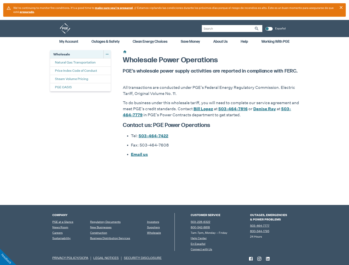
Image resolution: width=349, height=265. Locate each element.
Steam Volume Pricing (71, 79)
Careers (57, 233)
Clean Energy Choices (150, 41)
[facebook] (251, 259)
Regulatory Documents (105, 222)
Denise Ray (264, 108)
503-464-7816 (233, 108)
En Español (198, 244)
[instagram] (259, 259)
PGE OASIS (63, 87)
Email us (139, 154)
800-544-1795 (259, 231)
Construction (98, 233)
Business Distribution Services (110, 238)
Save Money (190, 41)
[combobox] (232, 28)
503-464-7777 (259, 226)
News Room (60, 227)
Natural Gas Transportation (75, 62)
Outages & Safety (105, 41)
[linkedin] (268, 259)
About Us (220, 41)
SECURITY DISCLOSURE (143, 258)
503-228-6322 (200, 222)
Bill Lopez (203, 108)
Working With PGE (275, 41)
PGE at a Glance (62, 222)
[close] (341, 7)
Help (244, 41)
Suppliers (153, 227)
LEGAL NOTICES (106, 258)
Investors (153, 222)
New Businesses (100, 227)
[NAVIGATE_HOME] (65, 28)
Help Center (199, 238)
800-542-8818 (200, 227)
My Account (68, 41)
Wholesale (61, 54)
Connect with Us (201, 249)
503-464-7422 (153, 135)
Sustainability (61, 238)
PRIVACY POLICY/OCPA (70, 258)
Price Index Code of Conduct (76, 71)
